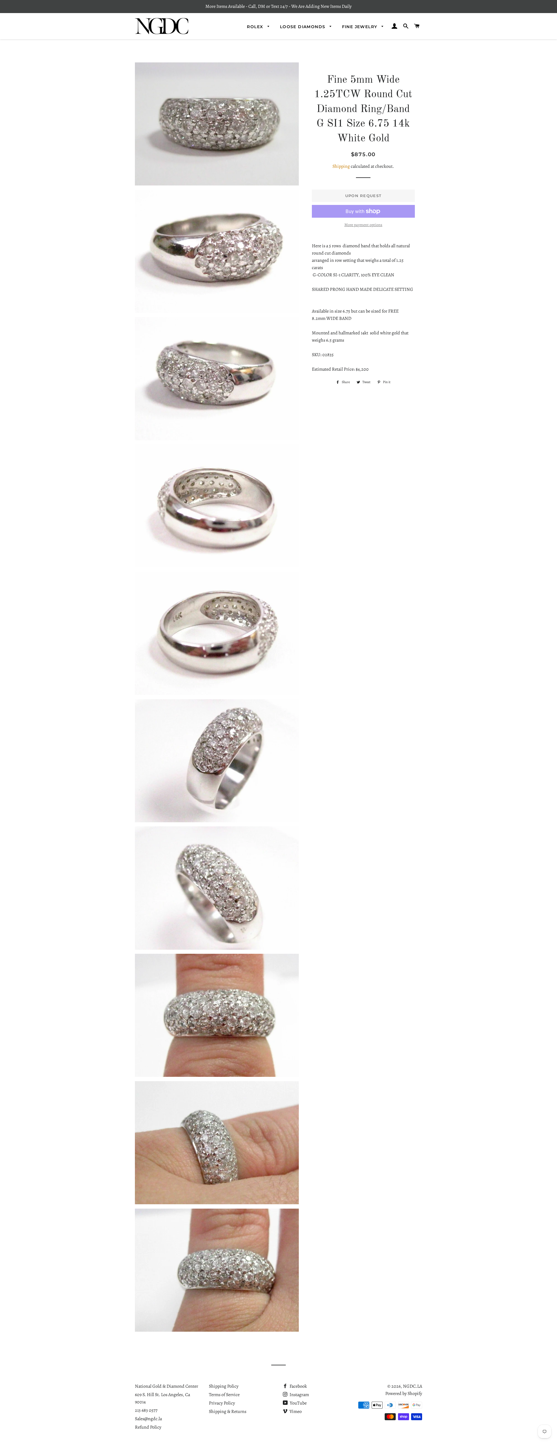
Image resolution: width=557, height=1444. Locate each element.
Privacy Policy (222, 1403)
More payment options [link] (363, 225)
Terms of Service (224, 1394)
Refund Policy (148, 1427)
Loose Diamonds (303, 26)
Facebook (298, 1386)
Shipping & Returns (227, 1411)
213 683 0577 (146, 1410)
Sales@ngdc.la (148, 1419)
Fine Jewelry (360, 26)
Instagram (299, 1394)
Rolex (256, 26)
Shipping (341, 166)
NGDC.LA (412, 1386)
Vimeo (295, 1411)
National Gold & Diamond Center (166, 1386)
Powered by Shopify (403, 1393)
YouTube (298, 1403)
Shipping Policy (223, 1386)
